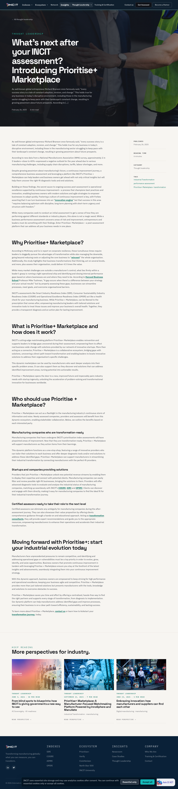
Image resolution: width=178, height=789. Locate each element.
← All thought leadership (22, 19)
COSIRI (62, 488)
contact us (60, 611)
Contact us (129, 5)
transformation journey (23, 614)
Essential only (130, 782)
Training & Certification (104, 5)
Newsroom (117, 751)
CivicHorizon (85, 761)
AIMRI (50, 761)
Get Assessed (143, 5)
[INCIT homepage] (12, 4)
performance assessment (144, 183)
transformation (160, 187)
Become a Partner (162, 5)
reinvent (75, 257)
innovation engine (64, 200)
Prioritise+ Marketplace (143, 187)
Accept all (147, 782)
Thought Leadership (121, 761)
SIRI (69, 488)
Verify (82, 756)
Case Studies (118, 756)
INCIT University (87, 770)
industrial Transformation (144, 179)
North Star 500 (86, 765)
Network (54, 5)
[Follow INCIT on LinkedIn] (8, 767)
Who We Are (150, 751)
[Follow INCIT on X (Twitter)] (14, 767)
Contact (148, 761)
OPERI (79, 488)
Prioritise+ (84, 751)
